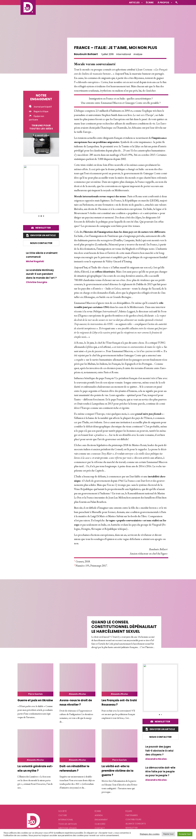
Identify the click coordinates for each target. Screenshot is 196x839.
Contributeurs (133, 819)
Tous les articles (67, 823)
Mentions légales (67, 828)
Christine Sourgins (36, 282)
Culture (62, 815)
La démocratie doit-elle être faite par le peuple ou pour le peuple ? (160, 771)
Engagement (101, 819)
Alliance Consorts (136, 823)
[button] (41, 189)
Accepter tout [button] (185, 834)
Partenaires (132, 815)
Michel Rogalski (35, 261)
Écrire (150, 2)
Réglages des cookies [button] (150, 834)
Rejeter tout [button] (168, 834)
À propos (163, 2)
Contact (100, 828)
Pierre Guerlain (35, 694)
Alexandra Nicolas (77, 694)
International (123, 54)
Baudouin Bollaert (86, 54)
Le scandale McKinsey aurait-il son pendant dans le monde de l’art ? (41, 274)
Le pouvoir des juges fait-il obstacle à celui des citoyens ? (159, 750)
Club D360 (100, 823)
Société (62, 811)
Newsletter (43, 227)
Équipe (129, 811)
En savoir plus (41, 135)
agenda (99, 815)
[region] (41, 191)
